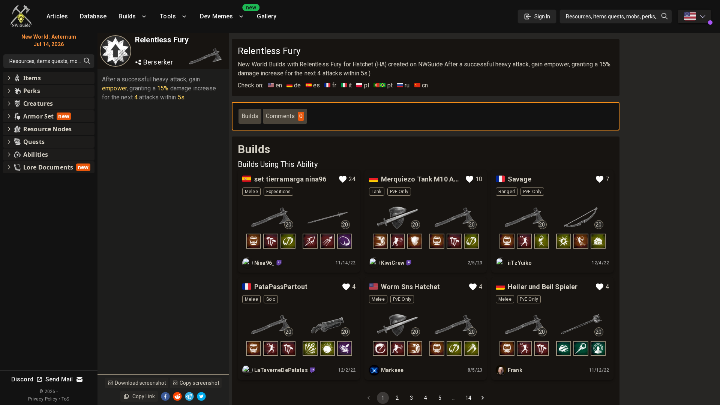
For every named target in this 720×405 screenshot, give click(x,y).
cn (421, 85)
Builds (127, 16)
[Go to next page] (483, 398)
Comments (284, 116)
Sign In (542, 17)
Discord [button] (22, 379)
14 (468, 398)
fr (330, 85)
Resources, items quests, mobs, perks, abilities (619, 17)
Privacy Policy (42, 399)
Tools (168, 16)
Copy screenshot (199, 383)
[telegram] (189, 396)
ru (403, 85)
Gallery (266, 16)
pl (362, 85)
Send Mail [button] (59, 379)
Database (93, 16)
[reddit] (177, 396)
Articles (57, 16)
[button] (48, 78)
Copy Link (143, 396)
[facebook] (165, 396)
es (313, 85)
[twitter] (201, 396)
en (275, 85)
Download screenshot (140, 383)
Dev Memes (225, 14)
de (293, 85)
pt (383, 85)
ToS (65, 399)
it (346, 85)
